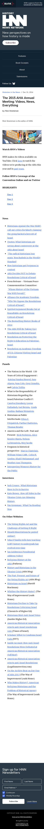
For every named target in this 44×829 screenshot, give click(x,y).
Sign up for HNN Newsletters (22, 817)
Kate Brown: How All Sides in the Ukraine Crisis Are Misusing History (24, 497)
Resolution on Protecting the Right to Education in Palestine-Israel (23, 340)
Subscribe (11, 42)
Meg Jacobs (26, 442)
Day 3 (10, 204)
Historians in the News (11, 92)
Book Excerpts (22, 63)
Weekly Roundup (13, 796)
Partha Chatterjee (28, 422)
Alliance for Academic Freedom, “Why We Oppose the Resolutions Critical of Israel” (24, 301)
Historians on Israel (17, 583)
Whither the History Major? (21, 591)
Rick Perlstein (24, 434)
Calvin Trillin (18, 387)
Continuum (10, 792)
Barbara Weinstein (25, 411)
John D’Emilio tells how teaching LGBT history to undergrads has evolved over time (23, 543)
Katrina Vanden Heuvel (19, 379)
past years (19, 168)
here (20, 160)
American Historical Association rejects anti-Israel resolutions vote (23, 627)
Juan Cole (20, 383)
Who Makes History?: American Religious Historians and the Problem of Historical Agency (23, 686)
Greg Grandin (32, 383)
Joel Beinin (24, 407)
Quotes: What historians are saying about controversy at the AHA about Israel (22, 245)
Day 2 (10, 199)
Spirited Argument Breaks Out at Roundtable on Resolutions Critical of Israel (23, 313)
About (22, 69)
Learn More (32, 801)
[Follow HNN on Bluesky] (14, 83)
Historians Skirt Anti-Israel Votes (23, 615)
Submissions (22, 76)
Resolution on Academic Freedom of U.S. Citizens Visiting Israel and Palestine (24, 352)
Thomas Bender (15, 426)
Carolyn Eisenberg (16, 403)
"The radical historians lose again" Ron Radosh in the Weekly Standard (23, 257)
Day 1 (10, 194)
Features (22, 56)
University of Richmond (33, 4)
